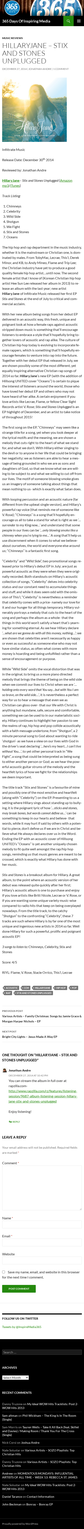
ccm (26, 987)
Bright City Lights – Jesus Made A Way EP (29, 1034)
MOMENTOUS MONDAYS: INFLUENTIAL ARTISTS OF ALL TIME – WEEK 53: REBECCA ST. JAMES (39, 1475)
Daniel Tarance (12, 1496)
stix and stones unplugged (34, 993)
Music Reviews (12, 38)
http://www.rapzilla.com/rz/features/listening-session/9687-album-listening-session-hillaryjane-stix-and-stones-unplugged (43, 1096)
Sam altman (10, 1415)
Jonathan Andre (39, 69)
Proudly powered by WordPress (20, 1523)
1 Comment (61, 69)
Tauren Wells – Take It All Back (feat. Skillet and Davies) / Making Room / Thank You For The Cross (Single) (40, 1431)
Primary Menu (79, 21)
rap (8, 993)
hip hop (61, 987)
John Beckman (12, 1504)
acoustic (12, 987)
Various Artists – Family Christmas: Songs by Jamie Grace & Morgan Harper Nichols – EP (42, 1016)
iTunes (15, 185)
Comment (10, 1163)
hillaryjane (42, 987)
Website (8, 1254)
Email (7, 1236)
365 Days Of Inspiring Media (26, 21)
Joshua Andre (30, 1442)
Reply (16, 1121)
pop (74, 987)
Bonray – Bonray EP (39, 1504)
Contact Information (40, 1496)
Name (7, 1218)
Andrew (7, 1473)
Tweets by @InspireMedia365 (21, 1327)
